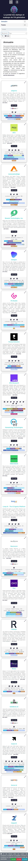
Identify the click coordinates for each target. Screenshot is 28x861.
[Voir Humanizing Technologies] (24, 419)
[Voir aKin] (24, 124)
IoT (15, 119)
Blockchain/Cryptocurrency (9, 244)
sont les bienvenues (8, 75)
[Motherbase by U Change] (17, 2)
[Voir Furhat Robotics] (24, 333)
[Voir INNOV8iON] (24, 455)
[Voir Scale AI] (24, 735)
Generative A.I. (11, 119)
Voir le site (14, 105)
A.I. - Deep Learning (19, 283)
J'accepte (13, 859)
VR (16, 246)
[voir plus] (5, 102)
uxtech (22, 115)
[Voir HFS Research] (24, 374)
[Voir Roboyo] (24, 621)
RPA (16, 204)
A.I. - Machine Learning (19, 157)
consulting (12, 199)
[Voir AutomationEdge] (24, 165)
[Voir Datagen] (24, 251)
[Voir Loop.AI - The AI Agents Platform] (24, 498)
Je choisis (24, 859)
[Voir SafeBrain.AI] (24, 698)
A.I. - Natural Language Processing (13, 117)
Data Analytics (14, 413)
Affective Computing (17, 155)
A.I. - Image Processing (9, 157)
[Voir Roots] (24, 660)
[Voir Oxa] (24, 580)
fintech (13, 115)
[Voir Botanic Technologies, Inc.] (24, 210)
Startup (5, 115)
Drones (21, 770)
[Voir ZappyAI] (24, 814)
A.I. (21, 117)
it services (18, 115)
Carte (7, 36)
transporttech (9, 408)
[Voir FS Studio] (24, 292)
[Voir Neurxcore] (24, 538)
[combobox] (17, 33)
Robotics (18, 119)
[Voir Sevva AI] (24, 777)
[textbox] (17, 33)
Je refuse (19, 859)
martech (10, 115)
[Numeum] (11, 2)
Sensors (19, 771)
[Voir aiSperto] (24, 82)
